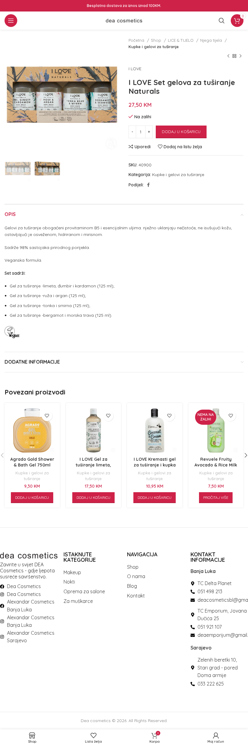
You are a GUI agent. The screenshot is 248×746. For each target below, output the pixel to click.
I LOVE (135, 68)
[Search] (222, 21)
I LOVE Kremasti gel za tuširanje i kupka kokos (155, 465)
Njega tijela (211, 40)
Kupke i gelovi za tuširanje (154, 46)
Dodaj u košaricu (181, 131)
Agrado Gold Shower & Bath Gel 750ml (32, 462)
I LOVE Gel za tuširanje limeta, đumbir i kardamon (93, 465)
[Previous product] (228, 56)
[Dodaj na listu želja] (47, 416)
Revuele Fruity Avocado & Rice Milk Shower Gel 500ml (215, 465)
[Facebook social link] (148, 185)
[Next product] (240, 56)
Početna (137, 40)
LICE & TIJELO (181, 40)
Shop (156, 40)
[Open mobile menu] (11, 21)
